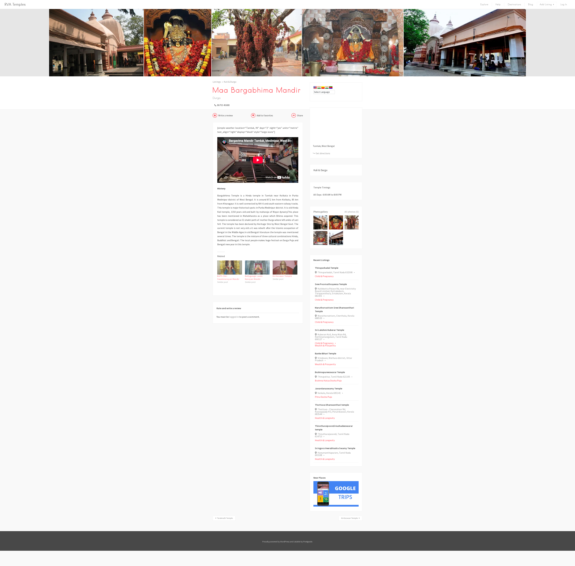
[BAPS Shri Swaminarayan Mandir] (229, 267)
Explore (484, 4)
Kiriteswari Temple (282, 276)
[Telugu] (331, 87)
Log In (563, 4)
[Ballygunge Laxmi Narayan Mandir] (257, 267)
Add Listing (546, 4)
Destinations (514, 4)
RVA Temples (15, 4)
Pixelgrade (307, 541)
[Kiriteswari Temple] (285, 267)
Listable (297, 541)
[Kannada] (323, 87)
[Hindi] (319, 87)
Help (498, 4)
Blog (530, 4)
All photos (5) (352, 211)
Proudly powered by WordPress (275, 541)
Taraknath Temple (225, 518)
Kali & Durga (230, 81)
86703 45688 (223, 105)
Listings (217, 81)
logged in (234, 316)
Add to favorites (265, 115)
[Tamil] (327, 87)
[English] (315, 87)
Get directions (323, 153)
